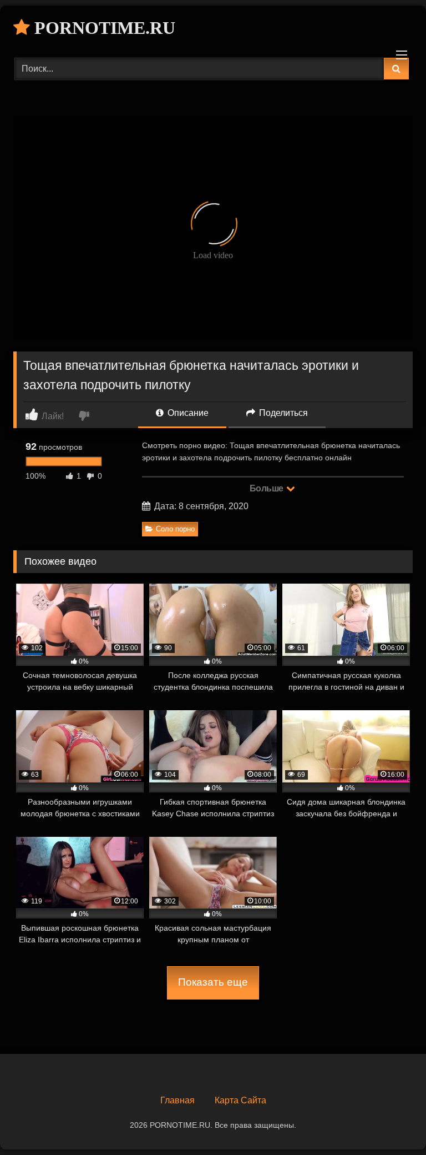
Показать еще (213, 982)
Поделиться (282, 413)
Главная (177, 1100)
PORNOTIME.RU (102, 28)
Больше (268, 488)
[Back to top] (391, 1122)
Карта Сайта (240, 1100)
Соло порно (175, 529)
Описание (187, 413)
